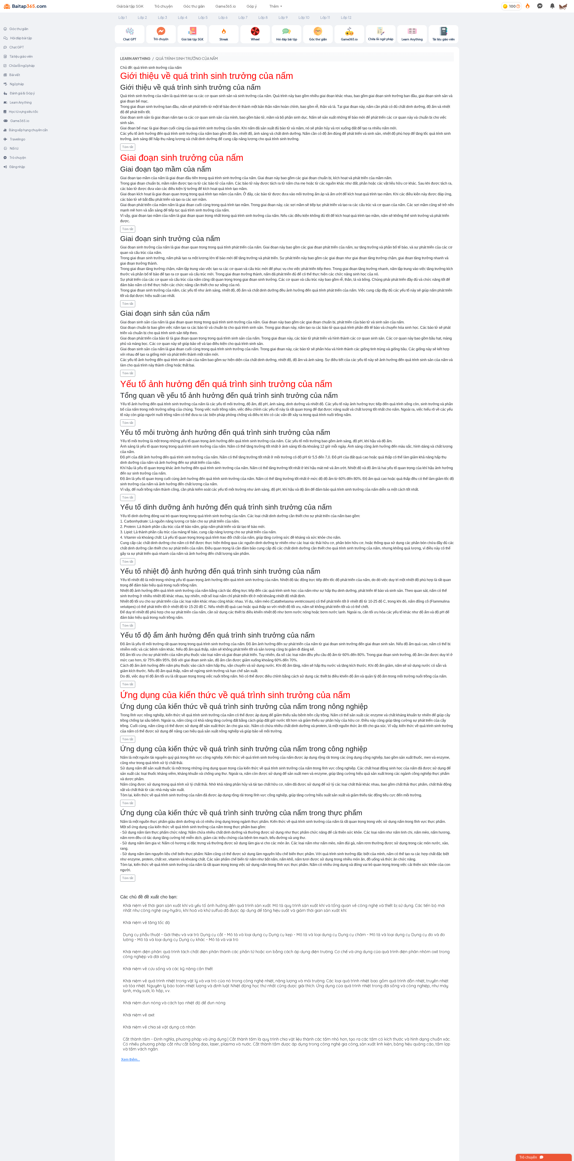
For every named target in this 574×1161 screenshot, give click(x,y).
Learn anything (135, 58)
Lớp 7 (243, 17)
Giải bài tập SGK (130, 6)
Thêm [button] (274, 6)
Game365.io (225, 6)
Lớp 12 (346, 17)
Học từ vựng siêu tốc (23, 111)
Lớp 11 (325, 17)
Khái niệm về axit (138, 1014)
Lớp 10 (303, 17)
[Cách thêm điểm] (518, 6)
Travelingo (17, 139)
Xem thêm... (130, 1059)
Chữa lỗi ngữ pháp (22, 65)
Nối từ (13, 148)
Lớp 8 (263, 17)
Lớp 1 (122, 17)
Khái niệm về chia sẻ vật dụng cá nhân (159, 1027)
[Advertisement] (516, 56)
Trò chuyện (163, 6)
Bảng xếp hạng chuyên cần (28, 130)
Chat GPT (16, 47)
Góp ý (252, 6)
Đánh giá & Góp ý (22, 93)
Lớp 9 (283, 17)
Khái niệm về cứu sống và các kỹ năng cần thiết (168, 968)
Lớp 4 (182, 17)
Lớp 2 (142, 17)
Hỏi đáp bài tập (21, 38)
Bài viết (14, 75)
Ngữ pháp (16, 84)
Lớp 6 (223, 17)
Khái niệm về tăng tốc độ (146, 922)
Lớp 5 (203, 17)
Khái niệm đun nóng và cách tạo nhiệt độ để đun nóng (174, 1002)
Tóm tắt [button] (127, 147)
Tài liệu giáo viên (21, 56)
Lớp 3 (162, 17)
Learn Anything (20, 102)
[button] (565, 6)
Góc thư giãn (194, 6)
